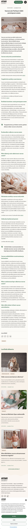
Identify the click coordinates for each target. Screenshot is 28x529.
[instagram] (2, 496)
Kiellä (14, 520)
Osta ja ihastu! (18, 2)
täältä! (23, 75)
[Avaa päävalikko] (25, 2)
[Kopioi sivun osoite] (2, 336)
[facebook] (5, 496)
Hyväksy (14, 516)
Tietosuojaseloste (13, 527)
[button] (26, 500)
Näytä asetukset (14, 523)
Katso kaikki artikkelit (14, 469)
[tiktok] (8, 496)
